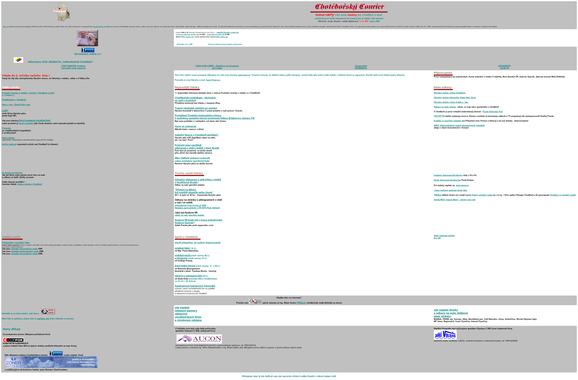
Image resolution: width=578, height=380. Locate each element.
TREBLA (438, 195)
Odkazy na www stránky (445, 107)
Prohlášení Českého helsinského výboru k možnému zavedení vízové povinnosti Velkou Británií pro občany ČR (215, 117)
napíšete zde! (43, 319)
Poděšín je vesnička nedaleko (447, 121)
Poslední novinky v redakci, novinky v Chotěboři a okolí (28, 93)
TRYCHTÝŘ (439, 116)
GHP (5, 110)
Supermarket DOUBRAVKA (361, 67)
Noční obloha (8, 138)
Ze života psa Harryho (12, 173)
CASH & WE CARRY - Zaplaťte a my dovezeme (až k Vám (217, 67)
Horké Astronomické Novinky (447, 180)
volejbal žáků (182, 248)
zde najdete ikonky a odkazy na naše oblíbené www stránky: (451, 313)
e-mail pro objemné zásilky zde (187, 34)
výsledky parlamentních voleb (25, 251)
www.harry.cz (244, 75)
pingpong (182, 258)
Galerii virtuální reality (482, 195)
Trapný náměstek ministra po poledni (196, 108)
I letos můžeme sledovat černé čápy (450, 190)
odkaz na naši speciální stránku (189, 215)
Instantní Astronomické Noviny (448, 175)
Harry (5, 26)
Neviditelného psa (99, 26)
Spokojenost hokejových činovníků (195, 286)
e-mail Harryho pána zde (216, 34)
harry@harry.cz (213, 80)
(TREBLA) (300, 303)
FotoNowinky (8, 100)
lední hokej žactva (185, 266)
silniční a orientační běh (188, 276)
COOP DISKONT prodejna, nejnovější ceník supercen (73, 67)
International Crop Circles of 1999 (190, 205)
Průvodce (6, 128)
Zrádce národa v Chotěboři (29, 184)
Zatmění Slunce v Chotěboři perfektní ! (197, 135)
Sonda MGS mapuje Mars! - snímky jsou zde (454, 200)
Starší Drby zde (22, 105)
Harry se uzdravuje (185, 126)
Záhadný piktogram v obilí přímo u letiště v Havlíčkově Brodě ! (198, 181)
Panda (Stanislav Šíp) (493, 112)
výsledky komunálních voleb (24, 249)
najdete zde (189, 37)
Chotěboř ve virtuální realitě (563, 195)
